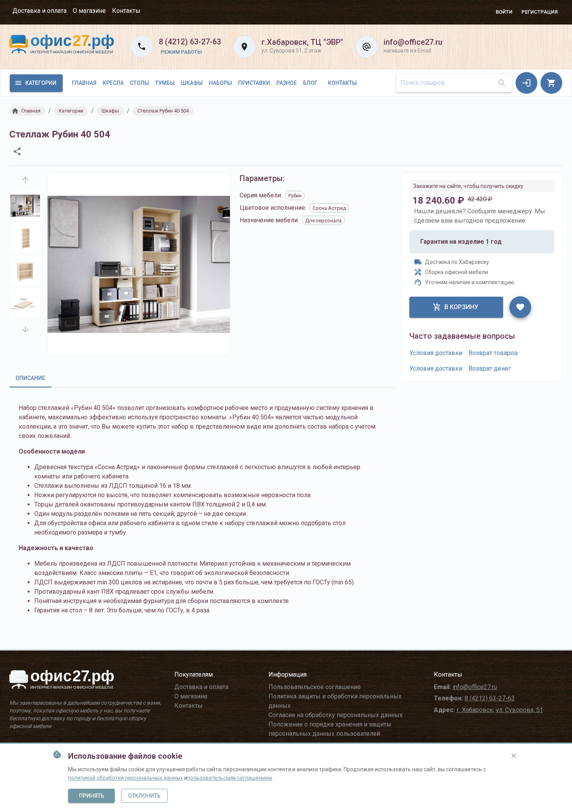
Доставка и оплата (39, 10)
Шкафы (192, 83)
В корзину (461, 307)
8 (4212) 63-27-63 (190, 41)
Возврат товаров (493, 353)
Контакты (126, 10)
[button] (27, 111)
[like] (520, 307)
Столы (139, 83)
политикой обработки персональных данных (125, 778)
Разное (286, 83)
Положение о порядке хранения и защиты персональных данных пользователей (329, 729)
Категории (40, 83)
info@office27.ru (413, 42)
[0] (551, 83)
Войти (504, 12)
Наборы (220, 83)
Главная (84, 83)
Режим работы (181, 52)
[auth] (526, 83)
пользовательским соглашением (229, 778)
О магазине (89, 10)
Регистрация (539, 12)
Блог (310, 83)
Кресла (113, 83)
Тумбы (165, 83)
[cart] (551, 83)
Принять (91, 796)
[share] (17, 151)
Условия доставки (435, 353)
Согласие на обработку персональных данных (335, 715)
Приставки (254, 83)
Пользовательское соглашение (314, 687)
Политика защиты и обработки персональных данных (335, 701)
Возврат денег (489, 368)
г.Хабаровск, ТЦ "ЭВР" (302, 42)
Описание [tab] (30, 378)
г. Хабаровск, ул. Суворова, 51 (499, 710)
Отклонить (144, 796)
